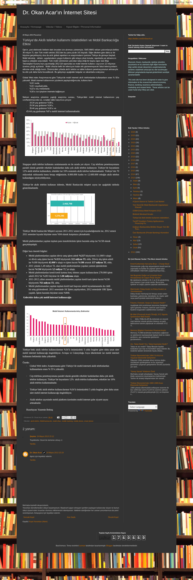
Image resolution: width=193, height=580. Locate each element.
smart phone (88, 421)
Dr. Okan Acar (36, 453)
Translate (148, 411)
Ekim (135, 184)
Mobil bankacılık (46, 421)
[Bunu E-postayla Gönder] (63, 417)
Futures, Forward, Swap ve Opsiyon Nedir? (148, 303)
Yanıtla (32, 444)
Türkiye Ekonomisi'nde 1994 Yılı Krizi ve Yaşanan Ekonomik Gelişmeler (146, 357)
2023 (133, 143)
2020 (133, 153)
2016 (133, 167)
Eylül (135, 188)
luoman (82, 546)
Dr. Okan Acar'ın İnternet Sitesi (60, 12)
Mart (135, 240)
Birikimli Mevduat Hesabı (143, 214)
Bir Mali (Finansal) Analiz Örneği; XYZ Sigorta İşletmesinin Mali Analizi (149, 315)
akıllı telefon (35, 421)
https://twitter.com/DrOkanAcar (140, 39)
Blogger (109, 546)
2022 (133, 146)
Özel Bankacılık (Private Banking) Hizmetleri (151, 233)
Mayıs (135, 198)
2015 (133, 171)
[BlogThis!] (66, 417)
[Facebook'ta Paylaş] (71, 417)
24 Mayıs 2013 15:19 (55, 453)
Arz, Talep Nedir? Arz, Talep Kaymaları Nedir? (149, 344)
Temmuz (136, 191)
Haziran (136, 195)
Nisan (135, 237)
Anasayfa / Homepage (30, 27)
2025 (133, 135)
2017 (133, 164)
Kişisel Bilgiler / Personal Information (83, 27)
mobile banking (67, 421)
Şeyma (33, 436)
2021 (133, 150)
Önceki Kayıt (113, 517)
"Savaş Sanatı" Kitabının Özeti (142, 371)
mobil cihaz (57, 421)
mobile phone (78, 421)
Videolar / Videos (54, 27)
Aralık (135, 181)
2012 (133, 252)
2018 (133, 160)
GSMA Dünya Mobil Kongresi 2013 (147, 211)
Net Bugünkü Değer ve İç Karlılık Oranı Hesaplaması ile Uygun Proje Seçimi (146, 276)
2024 (133, 139)
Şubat (135, 244)
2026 (133, 132)
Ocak (135, 248)
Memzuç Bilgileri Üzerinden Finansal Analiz (148, 330)
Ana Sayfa (71, 517)
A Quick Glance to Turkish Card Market (148, 202)
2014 (133, 174)
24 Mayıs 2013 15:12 (45, 436)
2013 (133, 178)
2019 (133, 157)
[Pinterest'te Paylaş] (74, 417)
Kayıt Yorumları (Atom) (38, 522)
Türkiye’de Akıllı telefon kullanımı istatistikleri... (151, 218)
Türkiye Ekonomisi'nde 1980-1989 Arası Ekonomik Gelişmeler (146, 384)
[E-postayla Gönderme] (58, 417)
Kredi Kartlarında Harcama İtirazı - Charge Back (149, 264)
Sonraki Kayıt (28, 517)
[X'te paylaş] (68, 417)
